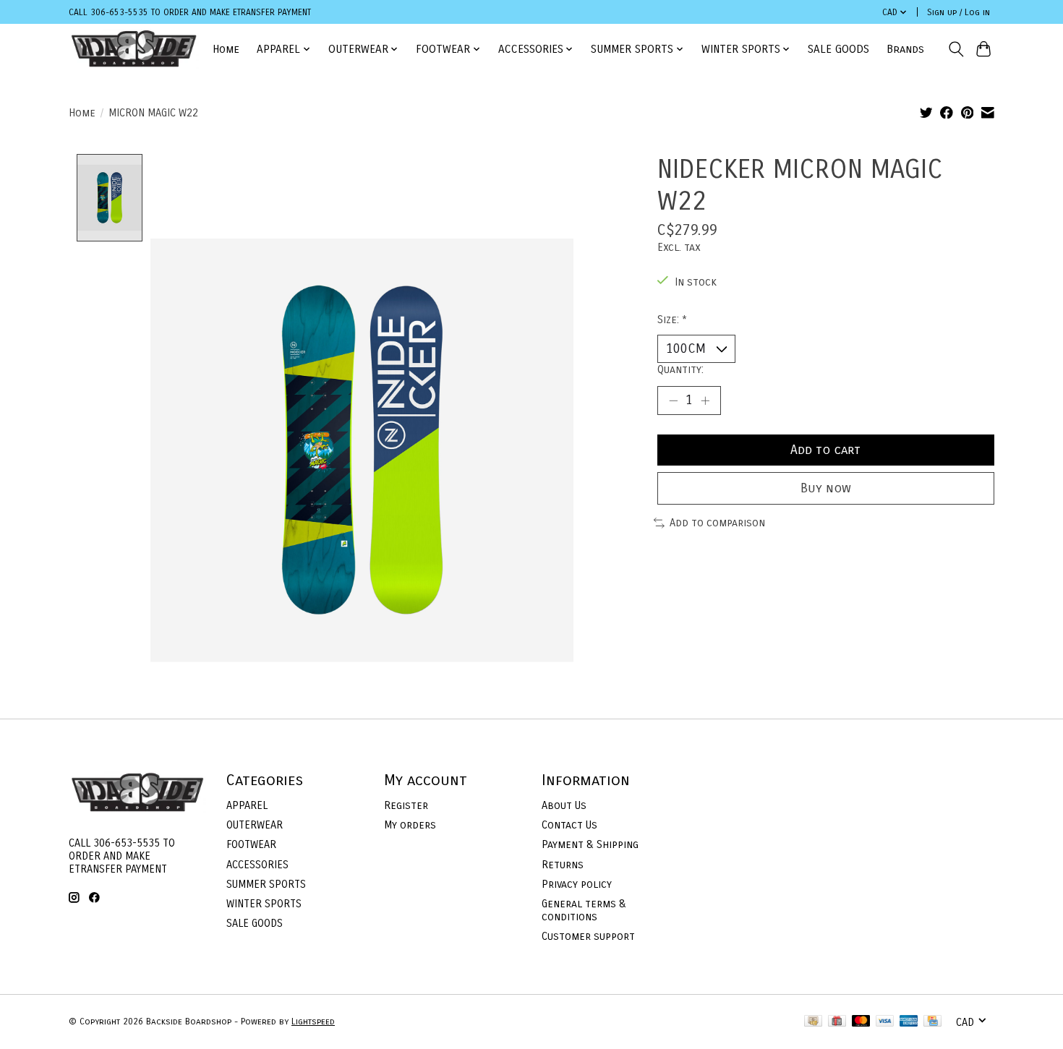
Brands (905, 49)
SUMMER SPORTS (266, 884)
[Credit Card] (932, 1022)
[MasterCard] (861, 1022)
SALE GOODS (838, 49)
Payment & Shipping (590, 844)
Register (406, 805)
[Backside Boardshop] (134, 49)
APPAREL (247, 805)
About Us (564, 805)
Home (226, 49)
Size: (672, 319)
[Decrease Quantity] (673, 400)
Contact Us (569, 824)
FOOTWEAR (251, 844)
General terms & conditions (584, 910)
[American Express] (909, 1022)
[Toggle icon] (955, 49)
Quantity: (680, 369)
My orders (410, 824)
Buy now (826, 488)
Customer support (588, 936)
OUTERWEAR (254, 824)
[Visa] (885, 1022)
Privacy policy (577, 884)
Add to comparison (717, 522)
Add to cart (825, 450)
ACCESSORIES (257, 864)
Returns (563, 864)
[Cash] (813, 1022)
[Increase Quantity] (705, 400)
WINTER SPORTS (264, 903)
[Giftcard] (837, 1022)
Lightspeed (313, 1021)
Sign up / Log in (958, 12)
